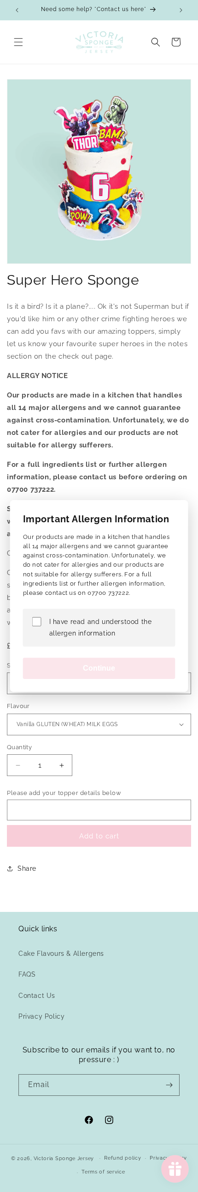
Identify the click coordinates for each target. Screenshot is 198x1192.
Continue (99, 668)
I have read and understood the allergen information (100, 627)
